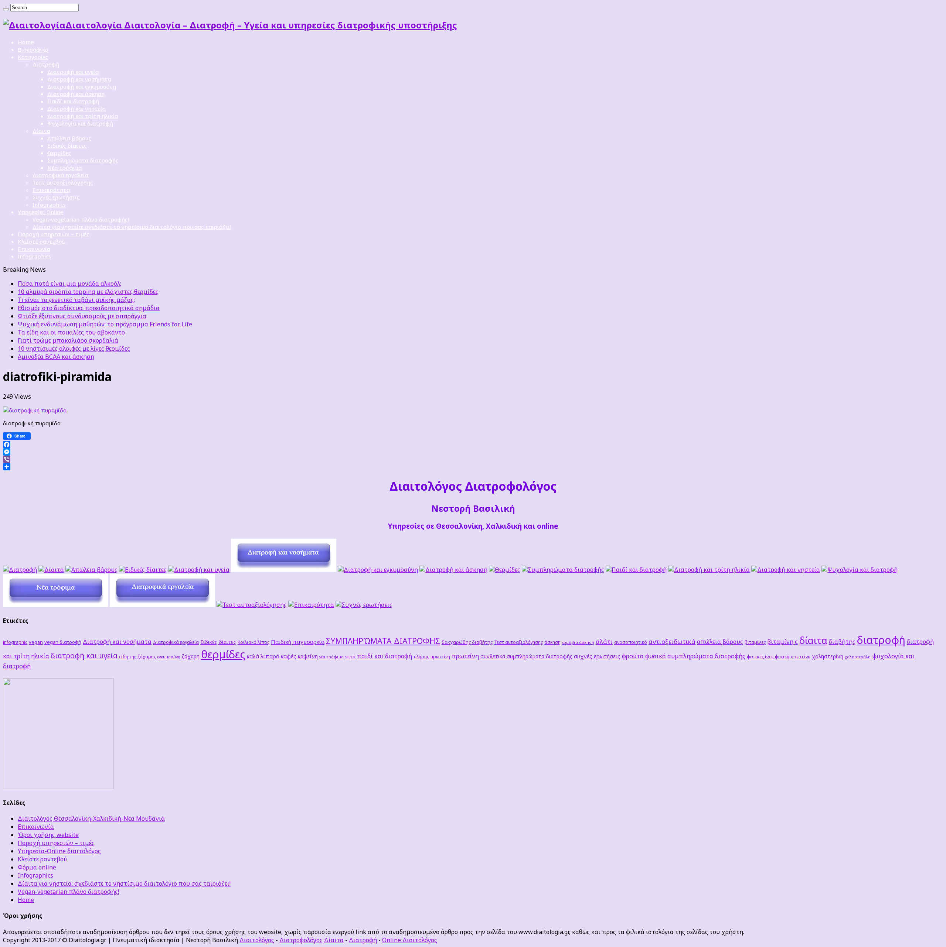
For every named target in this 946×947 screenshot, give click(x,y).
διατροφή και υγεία (84, 656)
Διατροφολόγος (301, 940)
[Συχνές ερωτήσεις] (364, 605)
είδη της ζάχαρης (137, 656)
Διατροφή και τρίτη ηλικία (82, 116)
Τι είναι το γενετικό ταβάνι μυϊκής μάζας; (76, 300)
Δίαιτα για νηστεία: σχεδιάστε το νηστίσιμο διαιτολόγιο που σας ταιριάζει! (132, 226)
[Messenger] (473, 452)
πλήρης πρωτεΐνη (432, 656)
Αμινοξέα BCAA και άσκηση (56, 357)
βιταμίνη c (782, 641)
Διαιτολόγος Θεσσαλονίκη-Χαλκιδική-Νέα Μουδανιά (91, 818)
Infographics (49, 204)
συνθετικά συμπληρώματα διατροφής (526, 656)
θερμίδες (223, 654)
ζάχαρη (191, 656)
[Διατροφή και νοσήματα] (283, 570)
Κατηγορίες (33, 57)
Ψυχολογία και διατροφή (80, 123)
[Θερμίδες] (504, 570)
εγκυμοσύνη (168, 656)
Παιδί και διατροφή (73, 101)
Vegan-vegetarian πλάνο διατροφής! (81, 219)
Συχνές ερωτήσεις (56, 197)
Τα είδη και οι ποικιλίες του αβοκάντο (71, 332)
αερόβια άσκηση (578, 642)
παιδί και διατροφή (384, 656)
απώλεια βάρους (720, 642)
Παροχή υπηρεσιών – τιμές (53, 234)
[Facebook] (473, 444)
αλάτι (604, 641)
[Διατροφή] (20, 570)
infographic (15, 642)
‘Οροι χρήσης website (48, 835)
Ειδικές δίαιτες (67, 145)
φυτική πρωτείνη (792, 656)
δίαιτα (813, 640)
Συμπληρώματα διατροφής (83, 160)
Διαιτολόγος (256, 940)
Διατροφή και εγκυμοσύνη (81, 86)
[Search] (6, 9)
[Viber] (473, 459)
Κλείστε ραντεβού (41, 241)
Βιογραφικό (33, 49)
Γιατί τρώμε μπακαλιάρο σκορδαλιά (68, 340)
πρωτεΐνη (465, 656)
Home (26, 42)
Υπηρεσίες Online (41, 212)
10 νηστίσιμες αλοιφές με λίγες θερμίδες (74, 348)
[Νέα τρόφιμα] (55, 605)
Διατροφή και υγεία (73, 71)
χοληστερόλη (858, 656)
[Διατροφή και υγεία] (198, 570)
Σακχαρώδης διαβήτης (467, 642)
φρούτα (633, 656)
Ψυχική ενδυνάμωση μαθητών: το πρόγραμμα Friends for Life (105, 324)
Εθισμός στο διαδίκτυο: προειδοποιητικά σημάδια (89, 308)
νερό (350, 656)
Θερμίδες (59, 153)
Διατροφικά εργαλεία (60, 175)
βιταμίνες (755, 642)
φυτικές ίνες (760, 656)
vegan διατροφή (62, 642)
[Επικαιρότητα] (311, 605)
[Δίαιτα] (51, 570)
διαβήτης (842, 642)
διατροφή (881, 639)
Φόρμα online (37, 867)
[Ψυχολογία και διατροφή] (859, 570)
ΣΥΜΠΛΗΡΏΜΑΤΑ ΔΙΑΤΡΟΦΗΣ (383, 640)
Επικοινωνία (34, 249)
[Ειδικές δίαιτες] (143, 570)
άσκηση (552, 642)
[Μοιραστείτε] (473, 466)
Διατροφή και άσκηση (76, 93)
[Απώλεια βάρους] (91, 570)
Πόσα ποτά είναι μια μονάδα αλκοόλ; (69, 283)
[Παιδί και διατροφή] (636, 570)
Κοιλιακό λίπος (253, 642)
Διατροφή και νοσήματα (79, 79)
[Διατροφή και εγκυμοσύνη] (378, 570)
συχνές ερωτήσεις (597, 656)
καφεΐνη (308, 656)
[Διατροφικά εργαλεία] (162, 605)
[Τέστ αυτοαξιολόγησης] (252, 605)
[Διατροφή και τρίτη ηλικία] (709, 570)
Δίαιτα (41, 130)
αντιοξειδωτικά (672, 641)
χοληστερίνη (827, 656)
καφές (288, 656)
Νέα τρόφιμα (64, 167)
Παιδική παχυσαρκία (297, 641)
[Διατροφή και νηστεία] (785, 570)
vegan (36, 642)
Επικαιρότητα (51, 189)
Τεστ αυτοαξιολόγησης (63, 182)
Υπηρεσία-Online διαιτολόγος (59, 851)
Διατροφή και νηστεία (76, 108)
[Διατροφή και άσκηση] (453, 570)
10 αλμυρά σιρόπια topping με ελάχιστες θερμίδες (88, 292)
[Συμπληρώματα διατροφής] (563, 570)
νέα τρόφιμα (331, 656)
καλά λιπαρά (263, 656)
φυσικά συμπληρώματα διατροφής (695, 656)
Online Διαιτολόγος (409, 940)
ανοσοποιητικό (630, 642)
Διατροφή (46, 64)
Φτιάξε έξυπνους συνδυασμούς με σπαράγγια (82, 316)
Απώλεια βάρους (69, 138)
